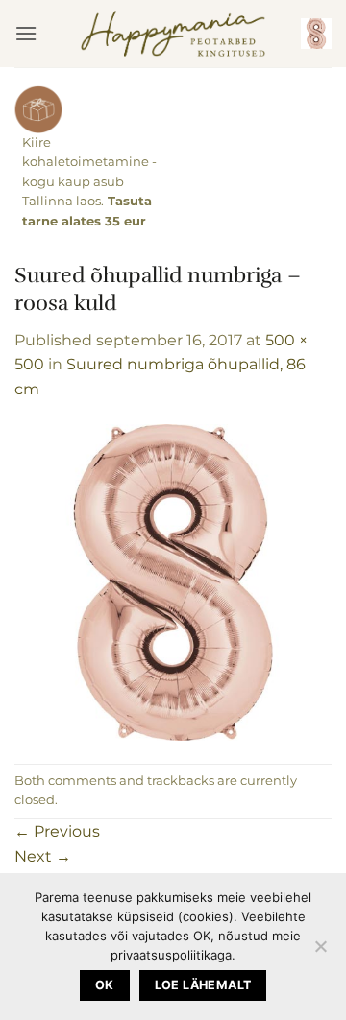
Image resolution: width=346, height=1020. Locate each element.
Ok (104, 985)
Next (42, 856)
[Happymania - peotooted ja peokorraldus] (173, 34)
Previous (57, 831)
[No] (320, 952)
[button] (25, 33)
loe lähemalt (203, 985)
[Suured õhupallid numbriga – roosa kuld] (173, 582)
